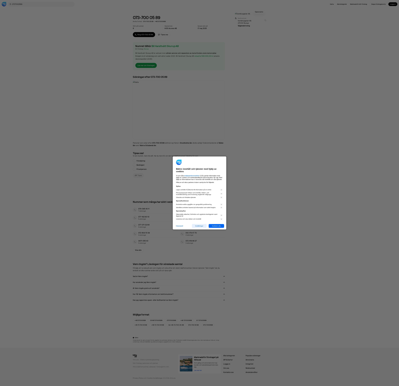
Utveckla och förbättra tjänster (186, 197)
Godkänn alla (216, 226)
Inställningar (199, 226)
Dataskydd (179, 226)
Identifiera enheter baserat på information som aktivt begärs (196, 207)
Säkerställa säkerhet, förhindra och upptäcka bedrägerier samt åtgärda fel (196, 215)
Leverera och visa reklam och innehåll (188, 219)
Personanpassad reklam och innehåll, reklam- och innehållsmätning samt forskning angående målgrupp (193, 193)
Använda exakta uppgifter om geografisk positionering (194, 204)
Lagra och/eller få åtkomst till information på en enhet (193, 190)
